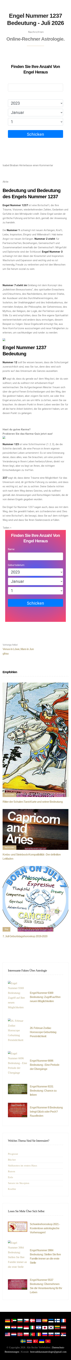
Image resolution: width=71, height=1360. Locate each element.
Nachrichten (36, 32)
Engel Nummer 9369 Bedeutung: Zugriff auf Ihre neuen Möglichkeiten (45, 997)
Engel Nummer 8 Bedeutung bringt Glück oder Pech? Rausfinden (46, 1111)
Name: (11, 80)
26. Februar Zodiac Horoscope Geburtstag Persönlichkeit (43, 1032)
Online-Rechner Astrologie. (35, 39)
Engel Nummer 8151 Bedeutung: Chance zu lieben (43, 1090)
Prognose (13, 1153)
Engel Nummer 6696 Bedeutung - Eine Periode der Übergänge (44, 1064)
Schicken (35, 134)
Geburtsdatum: (16, 96)
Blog (6, 929)
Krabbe (12, 1189)
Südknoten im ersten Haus (22, 1165)
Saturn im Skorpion (18, 1183)
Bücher (12, 1159)
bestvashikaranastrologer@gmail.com (48, 1352)
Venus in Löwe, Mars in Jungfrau (18, 649)
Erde (10, 1177)
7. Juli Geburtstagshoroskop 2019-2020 (25, 936)
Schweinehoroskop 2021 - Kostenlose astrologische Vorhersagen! (45, 1228)
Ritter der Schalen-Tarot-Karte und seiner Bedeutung (33, 801)
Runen (11, 1171)
